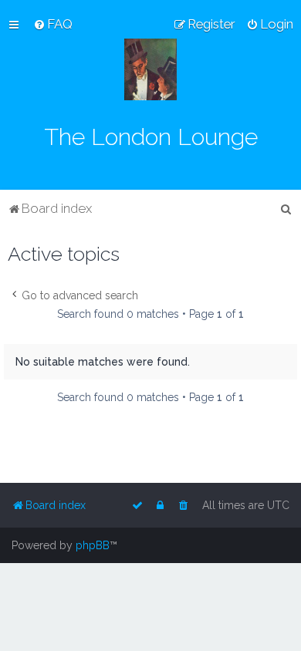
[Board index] (150, 69)
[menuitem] (53, 24)
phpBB (93, 545)
